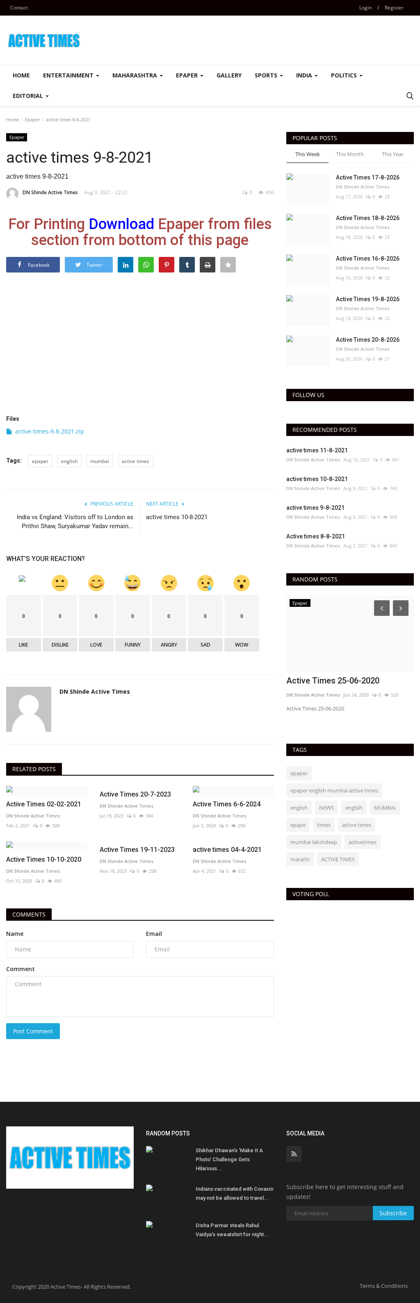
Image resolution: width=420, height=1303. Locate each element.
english (69, 461)
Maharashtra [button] (135, 75)
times (324, 825)
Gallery (229, 75)
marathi (300, 859)
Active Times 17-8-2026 (367, 177)
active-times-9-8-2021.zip (49, 431)
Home (21, 75)
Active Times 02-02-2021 (43, 804)
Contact (19, 7)
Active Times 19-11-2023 (137, 850)
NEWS (326, 807)
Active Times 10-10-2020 (43, 859)
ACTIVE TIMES (338, 859)
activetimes (363, 842)
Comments (29, 914)
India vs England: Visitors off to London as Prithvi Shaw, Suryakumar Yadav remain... (75, 521)
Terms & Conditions (384, 1285)
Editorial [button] (29, 96)
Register (394, 7)
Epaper (32, 119)
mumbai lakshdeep (313, 842)
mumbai (99, 461)
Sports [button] (267, 75)
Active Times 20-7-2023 (135, 794)
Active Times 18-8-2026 (367, 218)
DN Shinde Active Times (50, 192)
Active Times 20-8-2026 (367, 339)
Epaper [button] (187, 75)
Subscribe (393, 1213)
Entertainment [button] (69, 75)
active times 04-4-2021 (227, 850)
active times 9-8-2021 (315, 507)
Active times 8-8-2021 (315, 536)
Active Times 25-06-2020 (332, 681)
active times (135, 461)
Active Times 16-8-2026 (367, 258)
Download (121, 224)
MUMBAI (385, 807)
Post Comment (33, 1031)
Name (14, 934)
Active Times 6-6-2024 (226, 804)
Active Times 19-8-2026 (367, 299)
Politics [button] (344, 75)
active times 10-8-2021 (177, 517)
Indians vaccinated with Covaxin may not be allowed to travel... (234, 1193)
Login (365, 7)
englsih (354, 807)
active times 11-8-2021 (317, 450)
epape (298, 825)
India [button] (305, 75)
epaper (40, 461)
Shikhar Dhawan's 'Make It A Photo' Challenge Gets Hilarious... (229, 1159)
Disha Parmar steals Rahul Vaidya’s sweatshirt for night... (232, 1229)
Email (154, 934)
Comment (20, 969)
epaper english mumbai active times (334, 790)
